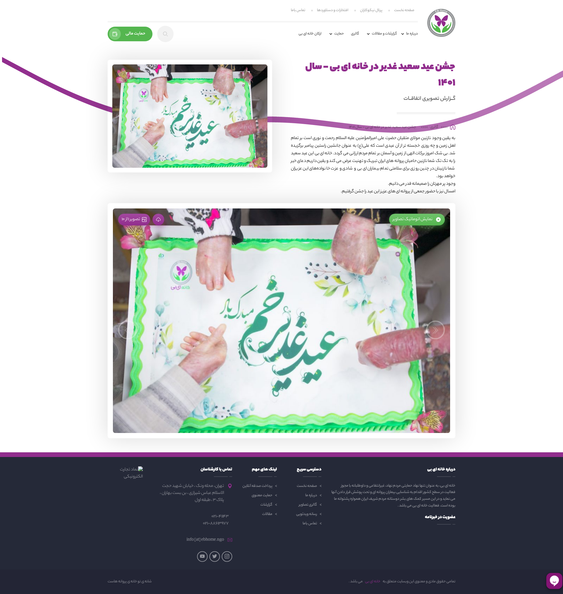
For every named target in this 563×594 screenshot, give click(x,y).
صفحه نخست (404, 10)
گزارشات (266, 505)
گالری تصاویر (308, 505)
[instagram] (227, 556)
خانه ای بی (372, 582)
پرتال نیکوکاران (371, 10)
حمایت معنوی (262, 495)
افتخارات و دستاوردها (332, 10)
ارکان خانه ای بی (310, 34)
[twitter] (214, 556)
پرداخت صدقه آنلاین (257, 486)
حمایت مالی (135, 33)
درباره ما (311, 495)
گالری (355, 34)
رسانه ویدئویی (306, 514)
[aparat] (202, 556)
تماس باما (298, 10)
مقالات (267, 514)
